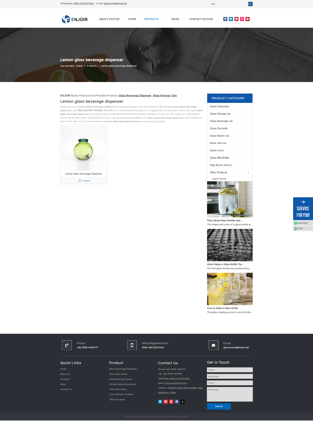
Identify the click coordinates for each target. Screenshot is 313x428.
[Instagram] (242, 19)
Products (65, 379)
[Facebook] (225, 19)
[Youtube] (236, 19)
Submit (219, 406)
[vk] (166, 402)
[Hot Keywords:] (250, 4)
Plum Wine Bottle (118, 374)
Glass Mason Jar (219, 135)
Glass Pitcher (219, 178)
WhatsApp (303, 223)
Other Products (218, 172)
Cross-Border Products (121, 394)
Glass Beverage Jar (221, 121)
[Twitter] (182, 402)
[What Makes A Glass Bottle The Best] (230, 260)
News (63, 384)
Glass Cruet (217, 150)
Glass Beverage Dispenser (123, 369)
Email (300, 228)
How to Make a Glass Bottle (222, 308)
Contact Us (66, 389)
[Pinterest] (248, 19)
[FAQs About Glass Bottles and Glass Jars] (230, 216)
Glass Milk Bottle (219, 157)
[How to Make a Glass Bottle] (230, 304)
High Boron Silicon (221, 165)
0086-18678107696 (83, 3)
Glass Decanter (219, 128)
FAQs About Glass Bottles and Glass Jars (225, 220)
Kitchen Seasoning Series (122, 384)
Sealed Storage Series (120, 379)
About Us (65, 374)
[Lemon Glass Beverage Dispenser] (83, 148)
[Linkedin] (231, 19)
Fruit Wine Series (118, 389)
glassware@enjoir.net (115, 3)
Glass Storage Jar (220, 113)
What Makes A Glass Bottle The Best (225, 264)
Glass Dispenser (219, 106)
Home (63, 369)
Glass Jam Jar (218, 143)
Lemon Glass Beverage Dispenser (83, 173)
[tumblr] (171, 402)
